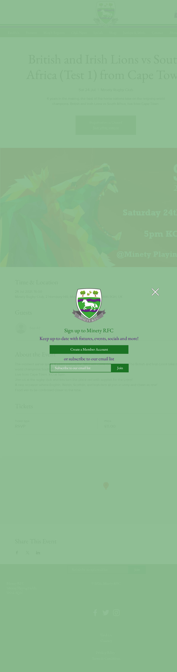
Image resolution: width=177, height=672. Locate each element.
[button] (155, 292)
